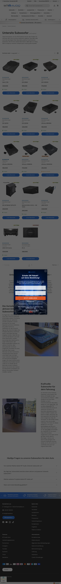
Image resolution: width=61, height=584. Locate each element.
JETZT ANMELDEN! (30, 298)
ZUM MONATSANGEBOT (30, 311)
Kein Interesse (30, 301)
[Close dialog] (45, 271)
